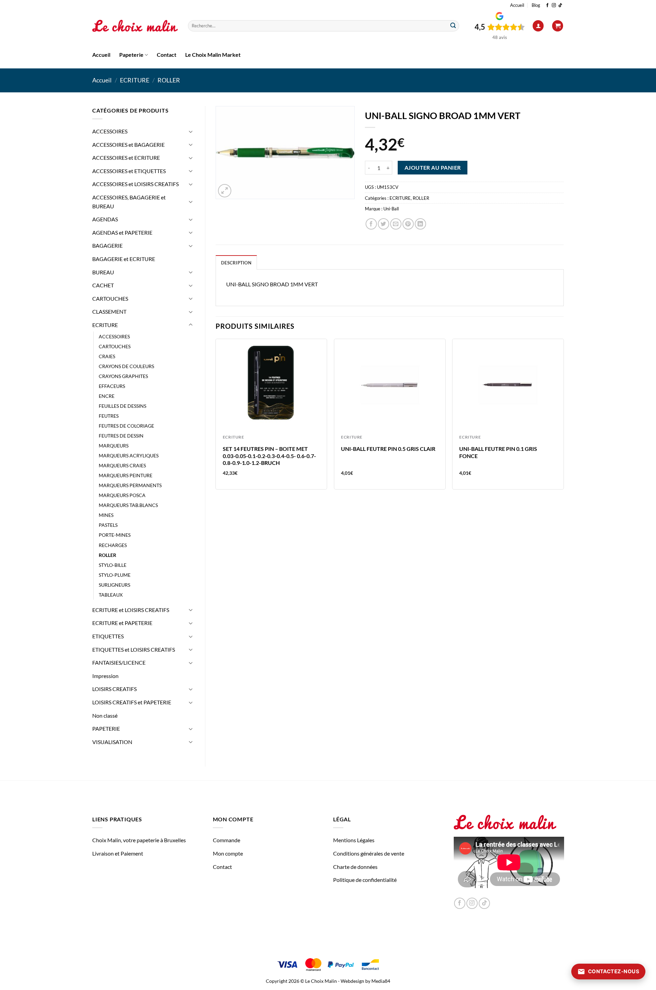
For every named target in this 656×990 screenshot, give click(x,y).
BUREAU (103, 272)
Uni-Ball (391, 208)
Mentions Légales (353, 840)
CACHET (103, 285)
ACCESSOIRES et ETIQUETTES (129, 171)
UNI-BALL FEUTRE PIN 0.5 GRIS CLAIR (388, 448)
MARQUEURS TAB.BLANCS (128, 505)
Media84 (380, 981)
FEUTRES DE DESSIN (121, 436)
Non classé (105, 715)
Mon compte (228, 853)
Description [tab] (236, 262)
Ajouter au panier (433, 168)
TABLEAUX (111, 595)
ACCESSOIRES (109, 131)
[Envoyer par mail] (395, 224)
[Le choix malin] (135, 26)
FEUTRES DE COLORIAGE (126, 426)
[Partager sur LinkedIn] (420, 224)
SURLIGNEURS (114, 585)
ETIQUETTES (108, 636)
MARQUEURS (113, 445)
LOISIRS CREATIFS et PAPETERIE (131, 702)
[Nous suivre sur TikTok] (560, 5)
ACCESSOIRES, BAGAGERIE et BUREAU (129, 201)
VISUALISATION (112, 742)
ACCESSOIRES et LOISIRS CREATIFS (135, 184)
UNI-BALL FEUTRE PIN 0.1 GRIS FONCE (498, 452)
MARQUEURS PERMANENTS (130, 485)
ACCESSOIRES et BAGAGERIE (128, 144)
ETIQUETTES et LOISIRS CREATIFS (133, 649)
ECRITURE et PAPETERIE (122, 623)
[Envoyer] (453, 26)
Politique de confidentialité (365, 879)
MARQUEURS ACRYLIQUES (129, 455)
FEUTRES (109, 416)
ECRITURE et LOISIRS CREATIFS (130, 610)
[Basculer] (191, 131)
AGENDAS (105, 219)
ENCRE (106, 396)
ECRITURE (134, 80)
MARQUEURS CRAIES (122, 465)
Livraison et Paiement (117, 853)
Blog (536, 5)
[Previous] (216, 417)
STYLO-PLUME (115, 575)
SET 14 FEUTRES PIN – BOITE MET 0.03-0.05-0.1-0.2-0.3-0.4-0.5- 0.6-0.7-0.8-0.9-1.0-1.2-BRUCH (269, 455)
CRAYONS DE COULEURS (126, 366)
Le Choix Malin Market (213, 54)
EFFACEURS (112, 386)
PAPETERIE (106, 728)
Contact (166, 54)
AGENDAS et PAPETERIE (122, 232)
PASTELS (108, 525)
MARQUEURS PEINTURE (125, 475)
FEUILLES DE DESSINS (122, 406)
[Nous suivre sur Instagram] (554, 5)
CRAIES (107, 356)
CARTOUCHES (110, 298)
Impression (105, 676)
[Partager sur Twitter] (383, 224)
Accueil (517, 5)
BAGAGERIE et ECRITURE (123, 259)
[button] (538, 25)
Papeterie (131, 54)
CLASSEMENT (109, 311)
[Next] (563, 417)
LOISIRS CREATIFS (114, 689)
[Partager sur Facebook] (371, 224)
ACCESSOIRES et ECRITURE (126, 157)
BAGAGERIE (107, 245)
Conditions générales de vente (368, 853)
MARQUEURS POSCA (122, 495)
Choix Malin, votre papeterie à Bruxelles (139, 840)
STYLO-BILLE (112, 565)
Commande (226, 840)
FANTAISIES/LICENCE (119, 662)
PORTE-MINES (115, 535)
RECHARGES (113, 545)
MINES (106, 515)
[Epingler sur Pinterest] (408, 224)
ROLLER (169, 80)
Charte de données (355, 866)
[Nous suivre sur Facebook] (547, 5)
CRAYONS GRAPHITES (123, 376)
